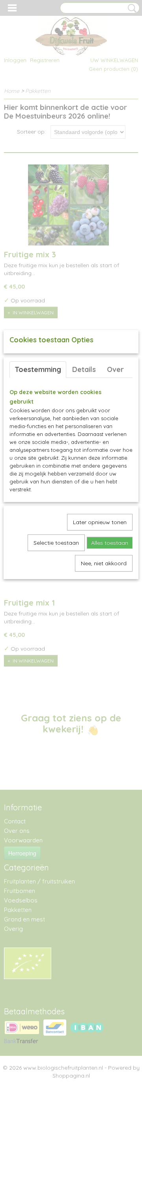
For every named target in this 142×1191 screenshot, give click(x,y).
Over (115, 369)
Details (84, 369)
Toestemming (38, 369)
